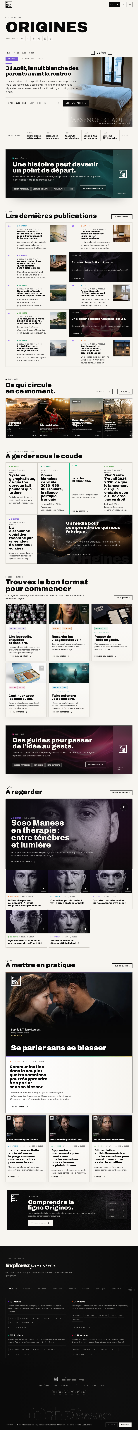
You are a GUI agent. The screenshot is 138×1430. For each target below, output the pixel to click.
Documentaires (90, 1316)
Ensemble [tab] (116, 1289)
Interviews (103, 1316)
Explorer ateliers (17, 1354)
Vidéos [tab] (72, 1289)
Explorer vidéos (80, 1327)
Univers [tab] (27, 1289)
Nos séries (77, 1320)
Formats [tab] (42, 1289)
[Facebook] (39, 38)
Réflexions (24, 1318)
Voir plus (126, 135)
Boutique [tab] (100, 1289)
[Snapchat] (33, 38)
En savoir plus (87, 1425)
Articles (13, 1318)
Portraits (47, 1318)
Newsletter (14, 1322)
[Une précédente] (93, 53)
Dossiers (58, 1318)
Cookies (84, 1385)
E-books (76, 1349)
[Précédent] (109, 391)
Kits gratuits (49, 1349)
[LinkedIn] (72, 1392)
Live (121, 1316)
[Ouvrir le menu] (130, 4)
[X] (28, 38)
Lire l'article (74, 108)
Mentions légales (42, 1385)
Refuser (111, 1425)
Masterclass (14, 1349)
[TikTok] (50, 38)
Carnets (104, 1349)
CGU (55, 1385)
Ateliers (25, 1349)
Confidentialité (69, 1385)
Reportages (77, 1316)
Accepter (125, 1425)
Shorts (113, 1316)
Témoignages (36, 1318)
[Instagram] (45, 38)
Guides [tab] (86, 1289)
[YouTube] (22, 38)
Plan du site (98, 1385)
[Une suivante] (110, 53)
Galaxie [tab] (13, 1289)
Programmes (36, 1349)
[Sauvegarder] (58, 108)
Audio (96, 1349)
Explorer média (15, 1327)
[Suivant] (115, 391)
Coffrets (114, 1349)
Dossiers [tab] (57, 1289)
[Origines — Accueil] (10, 4)
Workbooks (86, 1349)
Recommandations (28, 1322)
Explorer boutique (81, 1354)
